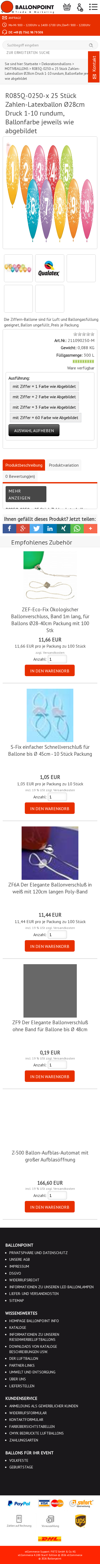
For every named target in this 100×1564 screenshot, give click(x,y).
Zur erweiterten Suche (28, 52)
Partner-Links (22, 1365)
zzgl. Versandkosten (50, 653)
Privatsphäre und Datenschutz (38, 1252)
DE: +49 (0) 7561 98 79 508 (25, 32)
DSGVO (15, 1273)
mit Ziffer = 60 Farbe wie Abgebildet (45, 417)
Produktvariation (64, 465)
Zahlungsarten (23, 1440)
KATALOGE (17, 1327)
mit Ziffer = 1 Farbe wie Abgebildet (44, 386)
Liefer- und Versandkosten (34, 1293)
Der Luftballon (23, 1358)
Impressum (19, 1266)
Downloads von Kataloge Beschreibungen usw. (33, 1349)
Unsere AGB (19, 1259)
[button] (9, 528)
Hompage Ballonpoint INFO (34, 1320)
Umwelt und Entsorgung (32, 1372)
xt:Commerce (74, 1555)
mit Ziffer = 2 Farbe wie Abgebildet (44, 396)
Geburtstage (21, 1467)
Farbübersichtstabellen (32, 1426)
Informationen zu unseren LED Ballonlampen (51, 1287)
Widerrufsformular (28, 1413)
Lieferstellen (21, 1386)
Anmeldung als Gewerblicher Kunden (43, 1406)
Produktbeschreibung (23, 465)
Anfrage (14, 18)
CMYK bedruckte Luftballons (36, 1433)
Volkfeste (18, 1460)
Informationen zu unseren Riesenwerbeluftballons (34, 1337)
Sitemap (16, 1300)
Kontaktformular (26, 1419)
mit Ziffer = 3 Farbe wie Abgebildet (44, 407)
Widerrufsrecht (24, 1280)
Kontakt (94, 64)
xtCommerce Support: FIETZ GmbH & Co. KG (50, 1551)
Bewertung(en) (20, 476)
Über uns (17, 1379)
